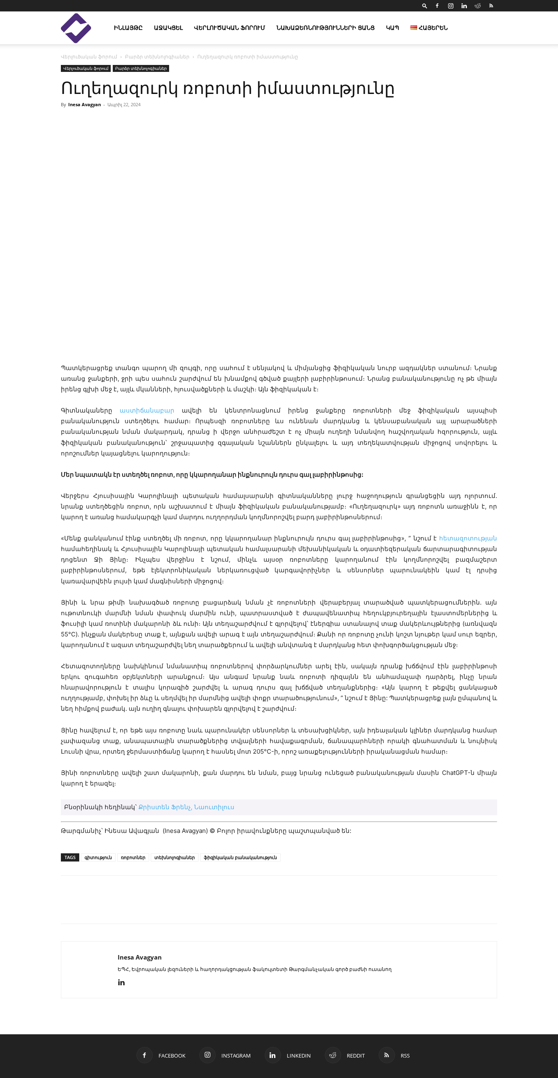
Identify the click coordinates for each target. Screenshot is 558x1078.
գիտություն (98, 857)
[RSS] (491, 5)
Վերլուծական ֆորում (229, 27)
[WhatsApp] (163, 907)
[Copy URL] (125, 907)
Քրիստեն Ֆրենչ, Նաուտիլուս (186, 807)
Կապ (392, 27)
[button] (425, 5)
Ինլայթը (128, 27)
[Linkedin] (464, 5)
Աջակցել (168, 27)
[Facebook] (437, 5)
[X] (106, 907)
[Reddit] (477, 5)
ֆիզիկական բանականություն (240, 857)
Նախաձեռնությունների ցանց (326, 27)
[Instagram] (450, 5)
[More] (373, 123)
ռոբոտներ (133, 857)
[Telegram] (144, 907)
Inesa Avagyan (84, 104)
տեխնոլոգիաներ (174, 857)
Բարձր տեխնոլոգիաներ (157, 56)
